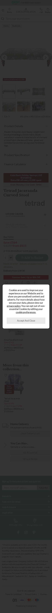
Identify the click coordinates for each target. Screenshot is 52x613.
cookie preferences (26, 312)
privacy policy (13, 306)
